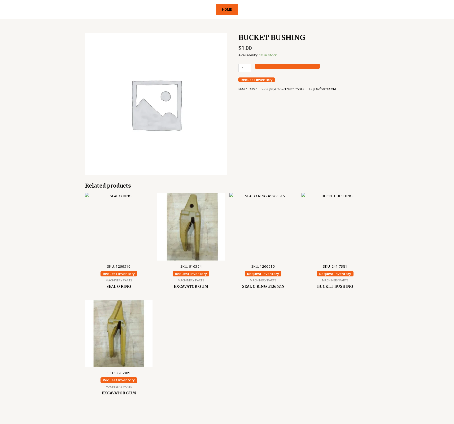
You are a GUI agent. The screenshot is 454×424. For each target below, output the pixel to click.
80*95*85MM (326, 88)
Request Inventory (257, 79)
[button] (227, 9)
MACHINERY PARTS (290, 88)
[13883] (287, 66)
